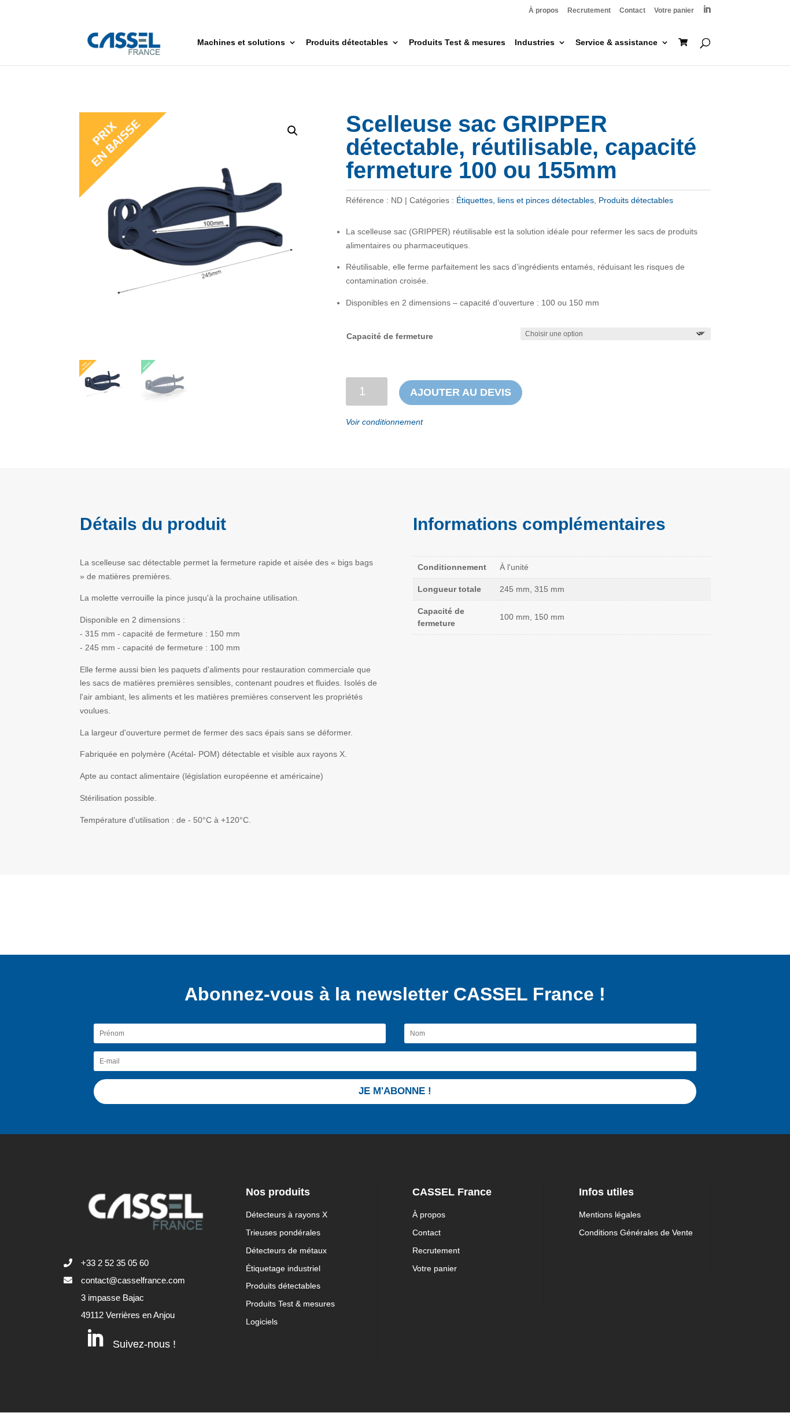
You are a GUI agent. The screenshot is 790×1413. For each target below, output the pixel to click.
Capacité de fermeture (389, 336)
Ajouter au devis (460, 392)
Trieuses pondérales (283, 1232)
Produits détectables (347, 42)
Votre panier (674, 10)
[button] (292, 130)
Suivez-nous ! (144, 1344)
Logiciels (262, 1321)
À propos (544, 10)
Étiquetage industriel (283, 1268)
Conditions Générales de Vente (636, 1232)
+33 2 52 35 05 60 (115, 1263)
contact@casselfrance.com (133, 1280)
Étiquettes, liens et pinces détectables (525, 200)
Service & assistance (616, 42)
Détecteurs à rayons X (286, 1214)
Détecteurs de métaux (286, 1250)
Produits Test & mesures (457, 42)
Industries (535, 42)
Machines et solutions (241, 42)
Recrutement (589, 10)
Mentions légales (610, 1214)
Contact (632, 10)
